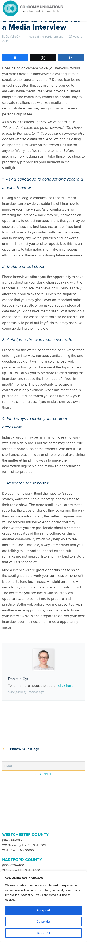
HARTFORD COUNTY (22, 859)
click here (65, 685)
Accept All (43, 910)
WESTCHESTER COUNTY (25, 834)
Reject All (43, 933)
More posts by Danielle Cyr (26, 692)
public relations (54, 36)
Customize (44, 921)
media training (35, 36)
